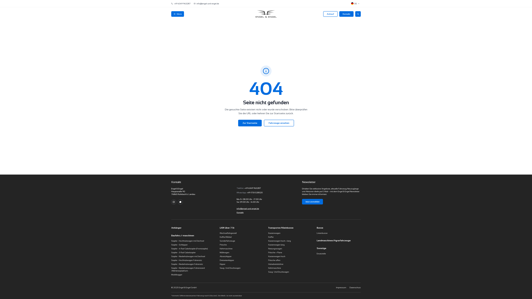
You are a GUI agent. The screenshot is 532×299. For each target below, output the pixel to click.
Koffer (271, 237)
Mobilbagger (176, 275)
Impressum (341, 287)
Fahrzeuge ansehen (279, 123)
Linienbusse (322, 233)
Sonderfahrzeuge (227, 241)
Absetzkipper (226, 256)
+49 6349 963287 (252, 188)
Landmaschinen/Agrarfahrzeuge (334, 240)
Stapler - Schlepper (179, 245)
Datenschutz (355, 287)
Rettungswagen (275, 249)
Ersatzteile (321, 253)
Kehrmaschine (226, 249)
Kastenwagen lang (276, 245)
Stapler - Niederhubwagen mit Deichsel (188, 256)
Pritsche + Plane (275, 252)
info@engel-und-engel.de (248, 209)
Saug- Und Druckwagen (230, 268)
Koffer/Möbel (226, 237)
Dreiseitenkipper (227, 260)
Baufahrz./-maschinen (182, 235)
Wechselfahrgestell (228, 233)
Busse (320, 228)
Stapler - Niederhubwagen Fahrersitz (187, 264)
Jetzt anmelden (312, 202)
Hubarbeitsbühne (275, 264)
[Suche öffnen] (358, 14)
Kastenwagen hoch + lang (279, 241)
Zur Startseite (250, 123)
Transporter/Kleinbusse (280, 228)
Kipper (222, 264)
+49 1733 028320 (255, 192)
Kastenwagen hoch (276, 256)
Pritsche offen (274, 260)
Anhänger (176, 228)
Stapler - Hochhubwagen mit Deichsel (187, 241)
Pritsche (223, 245)
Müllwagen (224, 252)
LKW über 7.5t (227, 228)
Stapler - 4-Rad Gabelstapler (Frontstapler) (189, 249)
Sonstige (321, 248)
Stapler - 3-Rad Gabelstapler (183, 252)
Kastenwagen (274, 233)
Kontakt (346, 14)
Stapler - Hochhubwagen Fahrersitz (186, 260)
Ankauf (330, 14)
